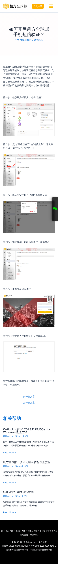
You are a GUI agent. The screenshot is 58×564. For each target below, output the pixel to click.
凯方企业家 (40, 531)
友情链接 (24, 535)
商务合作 (51, 531)
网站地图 (34, 535)
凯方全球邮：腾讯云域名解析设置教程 (26, 462)
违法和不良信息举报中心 (17, 549)
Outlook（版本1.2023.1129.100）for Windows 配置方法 (26, 431)
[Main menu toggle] (51, 6)
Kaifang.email (32, 542)
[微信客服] (55, 209)
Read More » (9, 452)
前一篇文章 (29, 397)
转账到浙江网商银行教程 (18, 492)
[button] (38, 6)
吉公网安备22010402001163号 (16, 546)
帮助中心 (38, 40)
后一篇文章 (29, 403)
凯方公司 (5, 531)
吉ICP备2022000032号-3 (44, 546)
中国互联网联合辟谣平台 (41, 549)
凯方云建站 (28, 531)
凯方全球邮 (16, 531)
